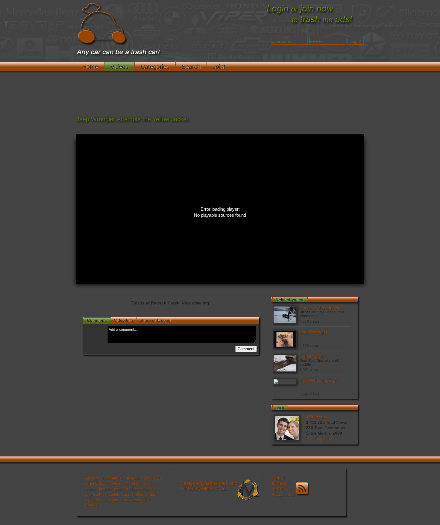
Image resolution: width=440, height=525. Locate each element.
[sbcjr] (287, 427)
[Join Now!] (310, 24)
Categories (155, 66)
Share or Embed (155, 320)
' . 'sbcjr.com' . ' (322, 438)
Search (191, 66)
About (278, 477)
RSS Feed (284, 494)
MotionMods (215, 488)
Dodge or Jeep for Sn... (322, 307)
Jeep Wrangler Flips (319, 380)
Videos (119, 66)
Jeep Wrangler (313, 332)
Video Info (123, 320)
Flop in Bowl (311, 356)
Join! (219, 66)
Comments (97, 320)
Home (90, 66)
